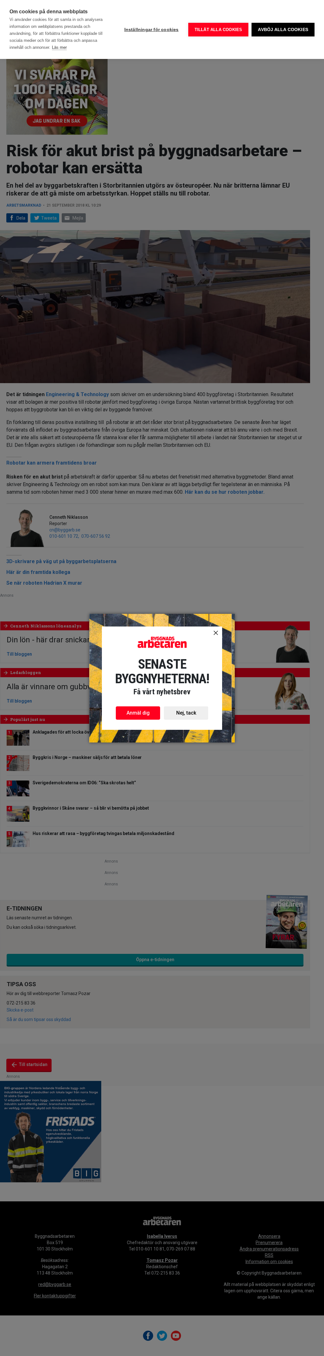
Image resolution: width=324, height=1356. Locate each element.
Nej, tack (186, 713)
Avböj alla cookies (283, 29)
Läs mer (59, 47)
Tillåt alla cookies (218, 29)
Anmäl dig (138, 713)
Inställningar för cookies (151, 29)
